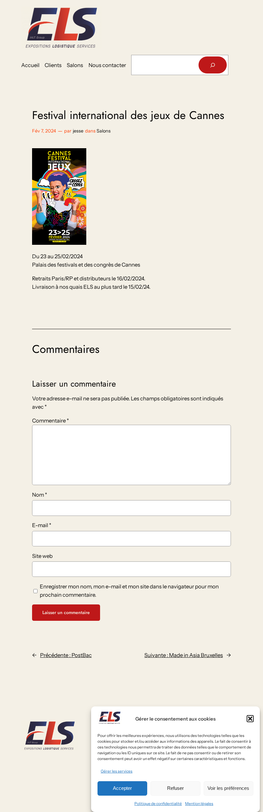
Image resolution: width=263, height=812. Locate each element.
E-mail (41, 525)
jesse (78, 131)
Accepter (122, 788)
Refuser (175, 788)
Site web (42, 556)
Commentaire (50, 420)
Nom (39, 494)
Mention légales (199, 803)
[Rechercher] (213, 64)
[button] (250, 718)
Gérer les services (116, 771)
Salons (104, 131)
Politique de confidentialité (158, 803)
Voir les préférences (228, 788)
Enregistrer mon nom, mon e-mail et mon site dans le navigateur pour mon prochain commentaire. (129, 590)
